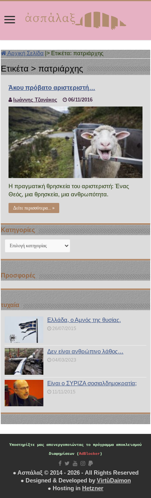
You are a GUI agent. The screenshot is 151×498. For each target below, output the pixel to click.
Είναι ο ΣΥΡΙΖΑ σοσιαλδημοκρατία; (92, 383)
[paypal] (91, 463)
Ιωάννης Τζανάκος (35, 100)
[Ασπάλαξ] (75, 19)
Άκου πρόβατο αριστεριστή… (52, 87)
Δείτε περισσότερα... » (34, 208)
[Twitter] (67, 463)
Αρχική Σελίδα (25, 53)
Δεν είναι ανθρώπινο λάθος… (85, 351)
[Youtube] (75, 463)
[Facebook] (60, 463)
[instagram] (83, 463)
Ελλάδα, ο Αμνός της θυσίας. (84, 319)
